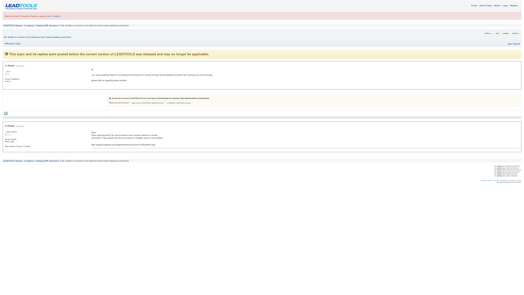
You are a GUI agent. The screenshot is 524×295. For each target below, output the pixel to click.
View (497, 33)
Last (504, 33)
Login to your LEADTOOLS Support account (147, 103)
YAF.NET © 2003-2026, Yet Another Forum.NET (507, 180)
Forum (474, 5)
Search (497, 5)
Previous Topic (14, 43)
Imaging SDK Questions (47, 25)
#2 (6, 125)
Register (514, 5)
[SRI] (7, 74)
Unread (515, 33)
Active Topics (486, 5)
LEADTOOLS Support (13, 25)
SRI (7, 71)
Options (488, 33)
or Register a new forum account (179, 103)
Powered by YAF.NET (487, 180)
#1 (6, 65)
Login (506, 5)
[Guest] (8, 134)
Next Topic (513, 43)
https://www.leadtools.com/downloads (194, 98)
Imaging (29, 25)
